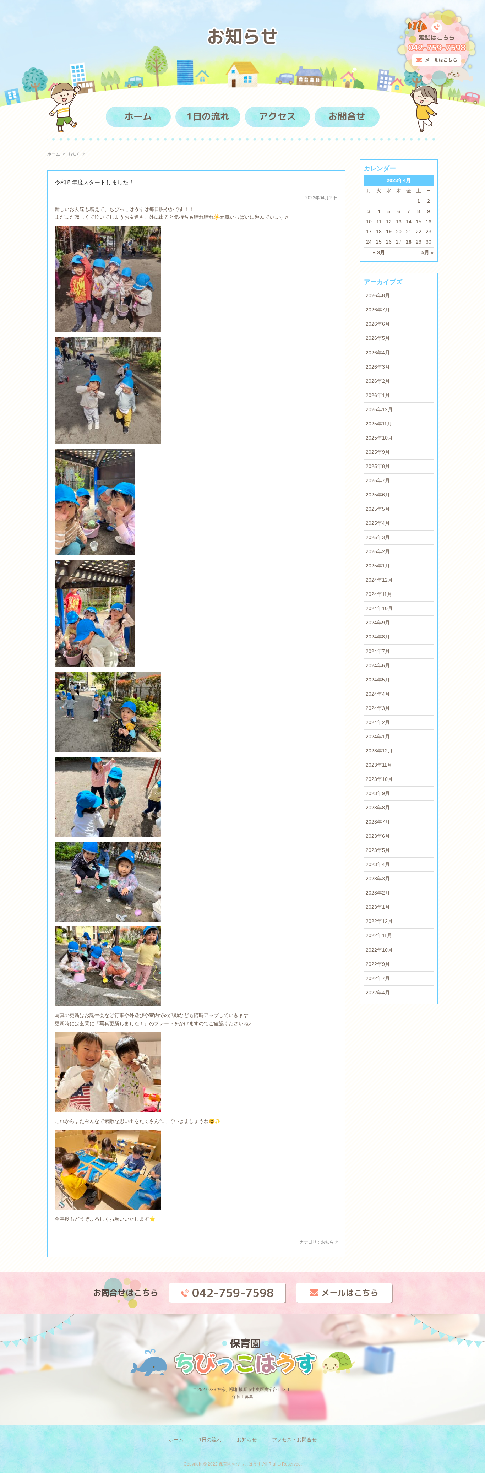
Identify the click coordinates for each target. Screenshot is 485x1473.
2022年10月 (379, 950)
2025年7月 (378, 480)
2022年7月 (378, 978)
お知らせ (329, 1242)
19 (389, 231)
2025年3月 (378, 537)
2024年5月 (378, 680)
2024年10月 (379, 608)
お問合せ (346, 116)
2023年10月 (379, 779)
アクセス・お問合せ (294, 1439)
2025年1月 (378, 566)
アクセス (277, 116)
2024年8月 (378, 637)
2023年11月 (379, 765)
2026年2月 (378, 381)
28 (409, 242)
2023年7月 (378, 822)
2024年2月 (378, 722)
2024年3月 (378, 708)
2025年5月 (378, 509)
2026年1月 (378, 395)
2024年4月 (378, 694)
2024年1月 (378, 736)
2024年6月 (378, 665)
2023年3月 (378, 878)
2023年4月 (378, 864)
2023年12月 (379, 751)
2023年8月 (378, 807)
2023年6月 (378, 836)
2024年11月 (379, 594)
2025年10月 (379, 438)
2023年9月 (378, 793)
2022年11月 (379, 935)
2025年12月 (379, 409)
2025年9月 (378, 452)
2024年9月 (378, 622)
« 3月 (379, 252)
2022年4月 (378, 992)
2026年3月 (378, 367)
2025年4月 (378, 523)
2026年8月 (378, 295)
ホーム (138, 116)
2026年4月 (378, 352)
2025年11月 (379, 423)
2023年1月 (378, 907)
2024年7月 (378, 651)
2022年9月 (378, 964)
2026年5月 (378, 338)
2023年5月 (378, 850)
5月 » (427, 252)
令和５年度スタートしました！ (94, 182)
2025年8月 (378, 466)
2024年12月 (379, 580)
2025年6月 (378, 495)
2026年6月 (378, 324)
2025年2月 (378, 551)
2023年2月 (378, 893)
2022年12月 (379, 921)
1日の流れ (207, 116)
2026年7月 (378, 309)
